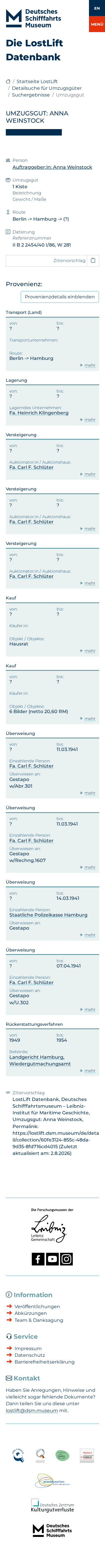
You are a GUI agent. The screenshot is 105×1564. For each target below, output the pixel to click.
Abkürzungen (31, 1313)
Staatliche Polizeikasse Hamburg (48, 915)
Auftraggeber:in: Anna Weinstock (52, 167)
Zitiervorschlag (69, 260)
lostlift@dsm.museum (32, 1410)
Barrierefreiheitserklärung (45, 1362)
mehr (90, 365)
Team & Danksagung (39, 1320)
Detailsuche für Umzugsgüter (47, 88)
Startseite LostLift (37, 81)
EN (97, 8)
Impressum (28, 1348)
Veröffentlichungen (37, 1306)
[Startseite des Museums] (8, 81)
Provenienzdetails (60, 297)
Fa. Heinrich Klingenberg (39, 413)
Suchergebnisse (31, 95)
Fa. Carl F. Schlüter (31, 467)
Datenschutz (30, 1355)
